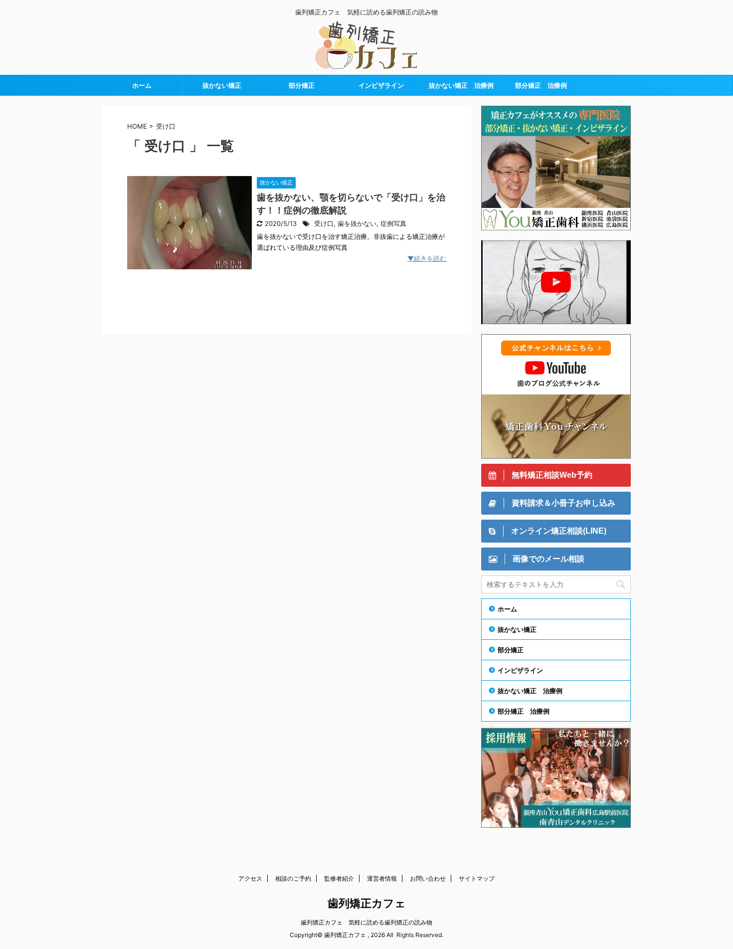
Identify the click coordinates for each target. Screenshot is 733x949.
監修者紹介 (339, 878)
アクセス (250, 878)
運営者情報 (382, 878)
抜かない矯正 (221, 85)
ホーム (142, 85)
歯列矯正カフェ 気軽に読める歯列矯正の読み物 (366, 922)
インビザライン (381, 85)
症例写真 (393, 223)
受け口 (324, 223)
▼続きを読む (426, 258)
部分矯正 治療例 (541, 85)
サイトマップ (477, 878)
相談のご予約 (293, 878)
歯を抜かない (357, 223)
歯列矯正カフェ (367, 903)
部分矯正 (302, 85)
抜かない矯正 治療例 (461, 85)
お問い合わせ (428, 878)
